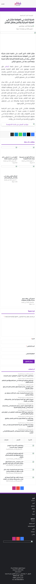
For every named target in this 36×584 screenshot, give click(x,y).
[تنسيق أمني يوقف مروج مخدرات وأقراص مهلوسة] (27, 231)
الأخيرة (30, 440)
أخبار (27, 15)
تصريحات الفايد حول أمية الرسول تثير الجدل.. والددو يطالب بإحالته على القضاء (13, 478)
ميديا (33, 514)
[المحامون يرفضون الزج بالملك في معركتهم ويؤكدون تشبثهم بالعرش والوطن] (29, 455)
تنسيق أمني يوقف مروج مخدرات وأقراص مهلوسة (28, 299)
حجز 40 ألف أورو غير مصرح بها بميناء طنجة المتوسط (27, 158)
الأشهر (18, 440)
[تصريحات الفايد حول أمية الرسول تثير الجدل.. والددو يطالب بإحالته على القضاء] (29, 479)
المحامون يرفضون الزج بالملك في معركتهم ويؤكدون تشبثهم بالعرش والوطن (14, 455)
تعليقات (6, 440)
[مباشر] (18, 3)
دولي (33, 529)
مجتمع (33, 506)
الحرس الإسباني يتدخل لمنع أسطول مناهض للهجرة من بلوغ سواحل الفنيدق (13, 463)
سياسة (33, 532)
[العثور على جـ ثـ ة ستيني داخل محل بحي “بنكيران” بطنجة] (9, 150)
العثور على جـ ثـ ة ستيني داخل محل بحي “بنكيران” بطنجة (9, 158)
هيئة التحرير (21, 26)
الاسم (33, 339)
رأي (34, 511)
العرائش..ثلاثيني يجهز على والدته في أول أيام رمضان (10, 177)
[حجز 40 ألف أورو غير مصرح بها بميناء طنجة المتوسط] (27, 150)
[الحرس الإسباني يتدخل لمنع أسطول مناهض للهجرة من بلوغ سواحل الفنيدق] (29, 464)
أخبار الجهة (22, 15)
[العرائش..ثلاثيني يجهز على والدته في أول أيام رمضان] (9, 169)
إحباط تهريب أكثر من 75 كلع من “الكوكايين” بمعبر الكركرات (15, 446)
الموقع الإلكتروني (30, 354)
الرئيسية (31, 15)
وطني (33, 534)
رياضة (33, 509)
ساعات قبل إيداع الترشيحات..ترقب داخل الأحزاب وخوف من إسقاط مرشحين (13, 470)
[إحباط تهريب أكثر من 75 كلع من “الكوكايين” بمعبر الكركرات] (29, 448)
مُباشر (7, 66)
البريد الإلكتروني (30, 346)
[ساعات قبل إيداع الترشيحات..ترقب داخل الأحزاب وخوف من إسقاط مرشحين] (29, 472)
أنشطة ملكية (31, 526)
